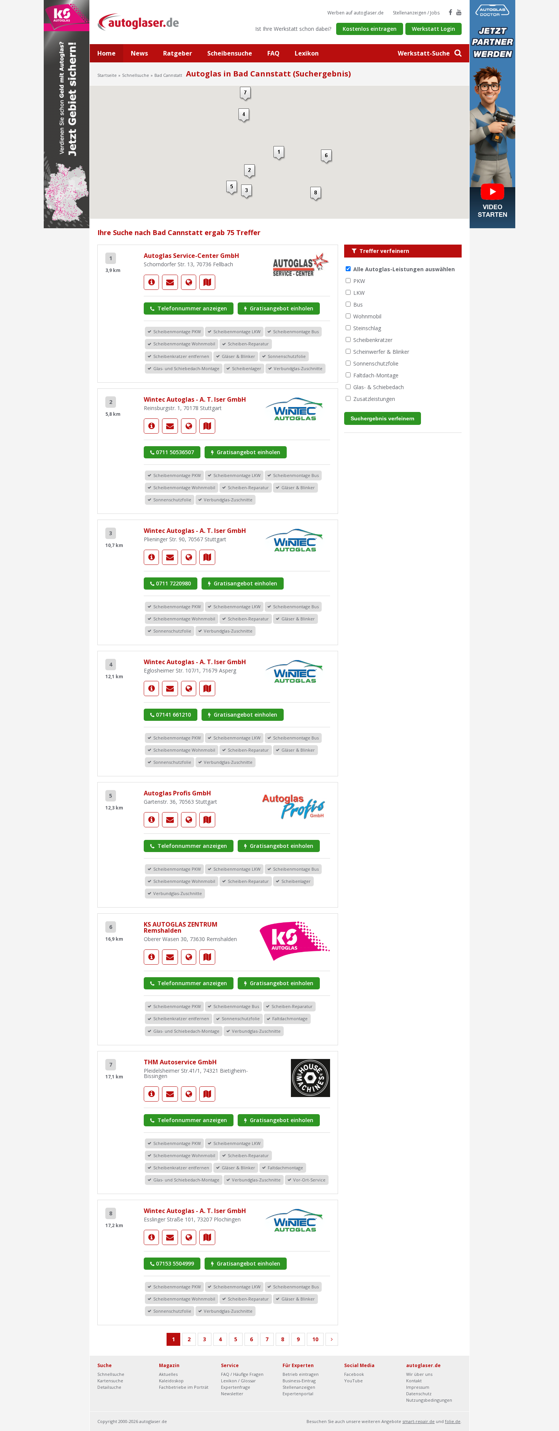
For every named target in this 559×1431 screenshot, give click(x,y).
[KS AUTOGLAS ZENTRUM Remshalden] (151, 957)
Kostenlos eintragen (370, 28)
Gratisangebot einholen (280, 308)
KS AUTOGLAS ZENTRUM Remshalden (181, 927)
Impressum (417, 1387)
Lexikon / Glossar (238, 1380)
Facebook (354, 1374)
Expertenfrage (235, 1387)
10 (315, 1339)
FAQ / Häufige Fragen (242, 1374)
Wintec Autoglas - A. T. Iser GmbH (195, 399)
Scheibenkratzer (372, 339)
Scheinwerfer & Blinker (381, 351)
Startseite (107, 75)
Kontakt (414, 1380)
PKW (359, 281)
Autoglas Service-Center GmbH (191, 255)
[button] (279, 153)
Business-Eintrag (299, 1380)
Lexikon (307, 53)
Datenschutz (419, 1393)
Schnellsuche (135, 75)
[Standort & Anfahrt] (207, 282)
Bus (358, 304)
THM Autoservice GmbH (180, 1062)
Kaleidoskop (171, 1380)
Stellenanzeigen (299, 1387)
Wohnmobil (367, 316)
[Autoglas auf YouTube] (459, 12)
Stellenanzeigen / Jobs (416, 13)
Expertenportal (298, 1393)
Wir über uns (419, 1374)
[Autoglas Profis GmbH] (151, 819)
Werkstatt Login (433, 28)
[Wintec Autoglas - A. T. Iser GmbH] (151, 426)
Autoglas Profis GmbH (177, 793)
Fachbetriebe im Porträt (183, 1387)
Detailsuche (109, 1387)
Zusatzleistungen (374, 398)
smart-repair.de (418, 1421)
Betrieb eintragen (301, 1374)
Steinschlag (367, 328)
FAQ (273, 53)
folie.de (453, 1421)
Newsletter (232, 1393)
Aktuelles (168, 1374)
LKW (359, 292)
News (139, 53)
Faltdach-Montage (376, 375)
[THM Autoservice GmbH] (151, 1094)
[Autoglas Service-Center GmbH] (151, 282)
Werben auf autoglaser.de (355, 13)
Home (106, 53)
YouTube (353, 1380)
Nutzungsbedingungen (429, 1400)
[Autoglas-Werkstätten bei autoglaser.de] (144, 21)
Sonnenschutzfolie (376, 363)
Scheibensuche (229, 53)
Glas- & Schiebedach (378, 387)
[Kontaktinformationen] (170, 282)
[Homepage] (188, 282)
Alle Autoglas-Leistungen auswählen (404, 269)
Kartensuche (110, 1380)
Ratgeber (177, 53)
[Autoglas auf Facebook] (450, 12)
